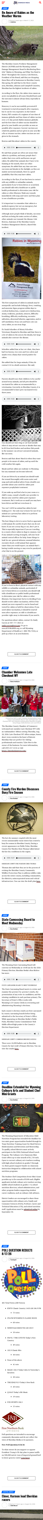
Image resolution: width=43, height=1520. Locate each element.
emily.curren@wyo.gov (11, 625)
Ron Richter (14, 798)
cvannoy (13, 22)
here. (38, 881)
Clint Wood (13, 1505)
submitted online (30, 1209)
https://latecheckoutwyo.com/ (14, 750)
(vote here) (25, 1458)
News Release (15, 681)
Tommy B (13, 1260)
